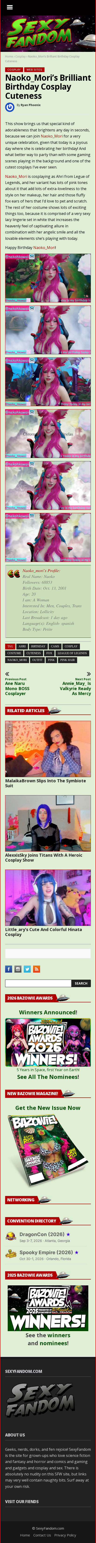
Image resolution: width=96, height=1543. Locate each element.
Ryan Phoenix (31, 105)
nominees (53, 1343)
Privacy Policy (65, 1535)
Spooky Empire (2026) (49, 1252)
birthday (38, 646)
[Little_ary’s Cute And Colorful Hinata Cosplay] (48, 898)
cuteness (34, 653)
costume (14, 653)
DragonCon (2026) (45, 1234)
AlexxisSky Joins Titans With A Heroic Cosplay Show (43, 857)
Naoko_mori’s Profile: (41, 570)
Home (9, 56)
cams (55, 646)
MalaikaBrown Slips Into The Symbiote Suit (45, 783)
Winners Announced (47, 1012)
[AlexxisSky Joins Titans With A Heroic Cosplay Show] (48, 823)
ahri (22, 646)
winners (59, 1335)
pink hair (67, 660)
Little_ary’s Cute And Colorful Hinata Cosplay (43, 932)
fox (49, 653)
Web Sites (34, 69)
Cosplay (20, 56)
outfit (37, 660)
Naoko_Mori (52, 136)
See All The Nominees (47, 1077)
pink (51, 660)
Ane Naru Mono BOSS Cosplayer (17, 686)
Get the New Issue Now (48, 1107)
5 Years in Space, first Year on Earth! (48, 1069)
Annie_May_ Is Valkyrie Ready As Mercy (75, 686)
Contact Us (42, 1535)
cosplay (71, 646)
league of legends (72, 653)
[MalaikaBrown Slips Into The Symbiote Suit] (48, 749)
